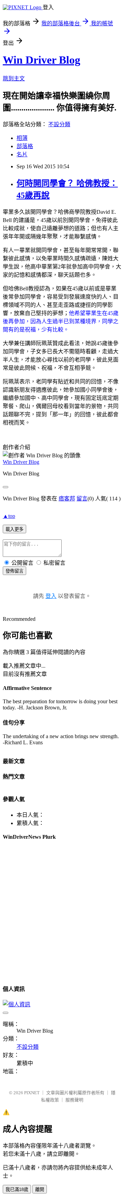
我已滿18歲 (17, 1189)
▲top (9, 516)
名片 (22, 154)
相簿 (22, 138)
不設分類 (59, 124)
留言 (81, 498)
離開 (39, 1189)
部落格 (25, 146)
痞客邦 (67, 498)
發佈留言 (14, 571)
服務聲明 (74, 1099)
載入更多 (14, 529)
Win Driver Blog (41, 60)
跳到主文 (14, 78)
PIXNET (32, 1092)
